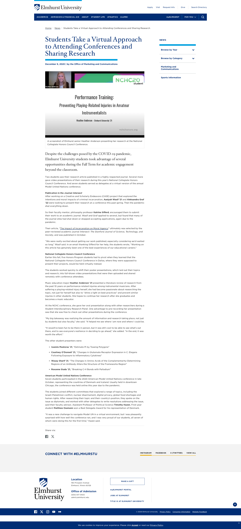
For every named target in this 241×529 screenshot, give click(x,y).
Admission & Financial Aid (65, 17)
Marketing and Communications (170, 68)
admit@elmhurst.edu (80, 497)
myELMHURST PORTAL (120, 490)
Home (48, 28)
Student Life (98, 17)
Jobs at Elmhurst (119, 495)
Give (183, 7)
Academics (42, 17)
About (85, 17)
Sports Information (171, 77)
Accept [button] (135, 525)
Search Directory (199, 7)
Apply (150, 7)
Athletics (112, 17)
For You (189, 17)
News (57, 28)
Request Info (169, 7)
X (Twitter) (176, 453)
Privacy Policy (165, 512)
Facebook (161, 453)
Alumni (124, 17)
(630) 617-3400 (78, 495)
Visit (158, 7)
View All (191, 453)
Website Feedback (199, 512)
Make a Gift (127, 481)
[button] (239, 523)
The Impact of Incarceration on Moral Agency (84, 228)
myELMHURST (172, 17)
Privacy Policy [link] (156, 525)
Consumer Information (181, 512)
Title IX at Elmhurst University (127, 501)
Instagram (146, 453)
